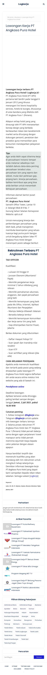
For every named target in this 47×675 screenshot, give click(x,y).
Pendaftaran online (15, 386)
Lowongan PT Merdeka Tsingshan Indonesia (25, 546)
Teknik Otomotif (21, 635)
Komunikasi (17, 620)
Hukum (24, 613)
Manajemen (28, 620)
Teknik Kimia (8, 632)
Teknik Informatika (34, 628)
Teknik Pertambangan (11, 639)
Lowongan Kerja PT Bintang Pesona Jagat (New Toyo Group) (26, 581)
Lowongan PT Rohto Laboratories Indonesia (25, 588)
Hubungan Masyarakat (11, 613)
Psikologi (7, 624)
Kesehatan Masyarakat (11, 616)
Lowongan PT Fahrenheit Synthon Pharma (26, 532)
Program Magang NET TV (22, 573)
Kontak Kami (38, 666)
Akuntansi (17, 17)
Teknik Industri (21, 628)
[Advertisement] (23, 62)
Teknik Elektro (8, 628)
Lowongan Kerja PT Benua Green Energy (25, 560)
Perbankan (38, 620)
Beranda (10, 17)
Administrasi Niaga (26, 605)
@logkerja (20, 418)
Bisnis (15, 609)
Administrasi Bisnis (10, 605)
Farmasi (31, 609)
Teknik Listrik (34, 632)
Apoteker (7, 609)
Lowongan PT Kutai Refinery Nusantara (23, 525)
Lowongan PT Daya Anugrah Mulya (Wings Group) (26, 539)
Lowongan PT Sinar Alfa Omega (25, 566)
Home (6, 666)
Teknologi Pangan (10, 643)
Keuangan (25, 616)
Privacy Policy (29, 669)
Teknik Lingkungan (21, 632)
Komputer (7, 620)
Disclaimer (17, 669)
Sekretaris (16, 624)
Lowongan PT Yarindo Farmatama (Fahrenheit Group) (26, 553)
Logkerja (23, 4)
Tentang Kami (25, 666)
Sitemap (14, 666)
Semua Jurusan (27, 624)
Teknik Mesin (8, 635)
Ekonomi (23, 609)
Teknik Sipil (24, 639)
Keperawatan (33, 613)
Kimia (33, 616)
